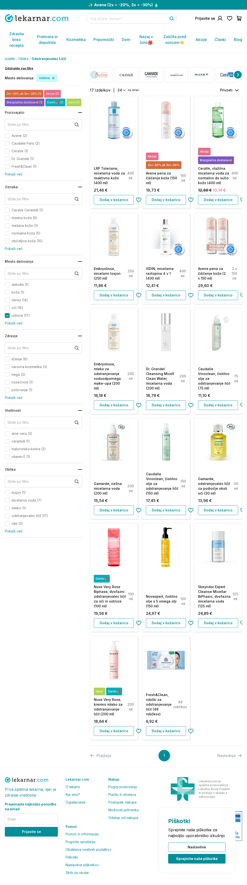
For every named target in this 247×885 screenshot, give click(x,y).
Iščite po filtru (18, 124)
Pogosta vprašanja (80, 842)
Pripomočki (103, 39)
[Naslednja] (237, 74)
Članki (220, 39)
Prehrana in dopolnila (47, 39)
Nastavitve (197, 847)
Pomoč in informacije (82, 834)
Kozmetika (76, 39)
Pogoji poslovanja (122, 787)
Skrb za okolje (77, 873)
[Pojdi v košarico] (239, 18)
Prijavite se (31, 832)
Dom (126, 39)
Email (12, 819)
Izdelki (10, 59)
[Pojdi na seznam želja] (230, 18)
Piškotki (72, 857)
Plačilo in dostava (122, 794)
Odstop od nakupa (123, 818)
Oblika (23, 59)
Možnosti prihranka (123, 810)
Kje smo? (73, 794)
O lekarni (73, 787)
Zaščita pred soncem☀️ (174, 39)
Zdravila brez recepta (16, 39)
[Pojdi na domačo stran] (36, 18)
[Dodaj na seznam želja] (139, 200)
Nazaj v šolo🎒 (146, 39)
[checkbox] (7, 135)
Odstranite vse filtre (19, 68)
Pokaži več (14, 174)
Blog (238, 39)
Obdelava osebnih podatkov (88, 849)
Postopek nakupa (122, 802)
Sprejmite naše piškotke (197, 859)
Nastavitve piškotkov (82, 865)
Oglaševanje (76, 802)
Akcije (201, 39)
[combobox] (121, 90)
